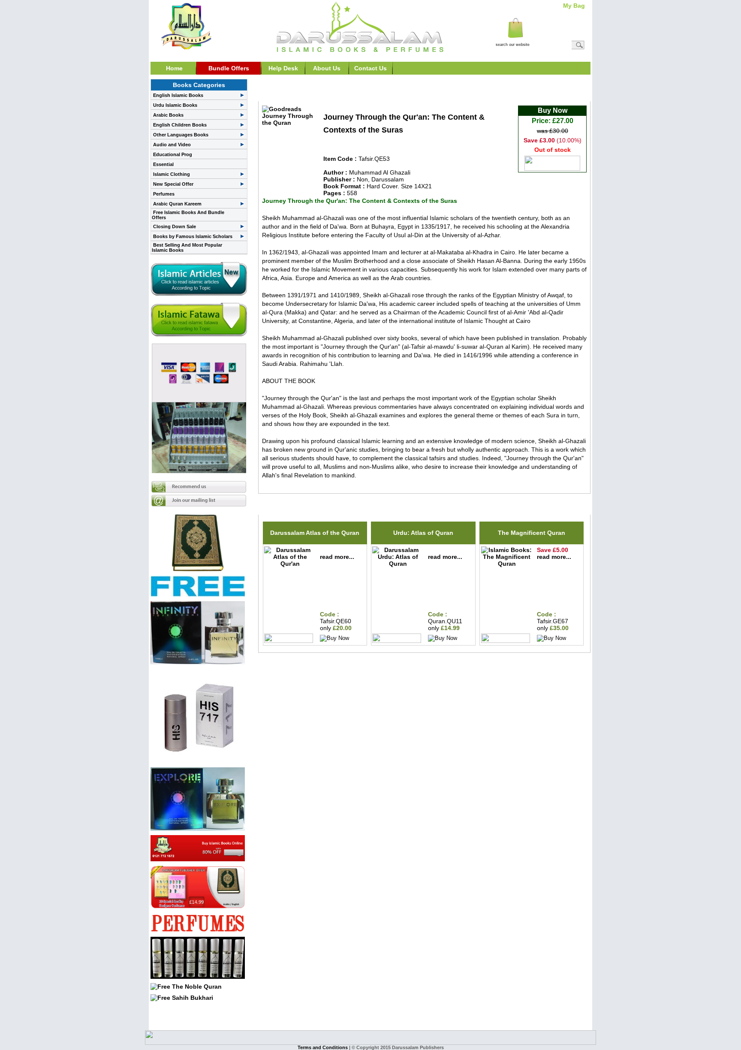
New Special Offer (173, 184)
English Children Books (180, 124)
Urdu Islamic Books (175, 105)
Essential (163, 164)
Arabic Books (168, 115)
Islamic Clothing (171, 174)
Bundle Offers (228, 68)
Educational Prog (172, 154)
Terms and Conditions (323, 1047)
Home (174, 68)
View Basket (567, 34)
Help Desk (283, 68)
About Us (326, 68)
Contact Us (370, 68)
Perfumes (164, 193)
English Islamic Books (178, 95)
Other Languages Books (180, 134)
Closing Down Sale (174, 226)
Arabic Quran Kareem (177, 203)
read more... (337, 556)
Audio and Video (172, 144)
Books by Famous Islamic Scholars (192, 236)
